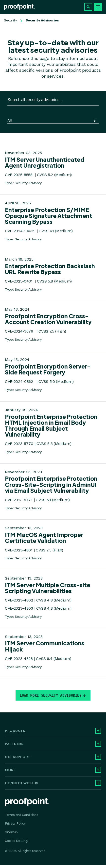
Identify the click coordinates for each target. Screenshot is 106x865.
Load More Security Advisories (51, 695)
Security (10, 20)
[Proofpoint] (19, 7)
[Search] (88, 7)
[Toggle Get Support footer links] (98, 756)
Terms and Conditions (21, 815)
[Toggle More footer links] (98, 769)
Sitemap (11, 832)
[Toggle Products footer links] (98, 730)
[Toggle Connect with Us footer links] (98, 783)
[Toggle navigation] (98, 7)
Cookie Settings (17, 841)
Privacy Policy (15, 823)
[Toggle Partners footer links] (98, 743)
